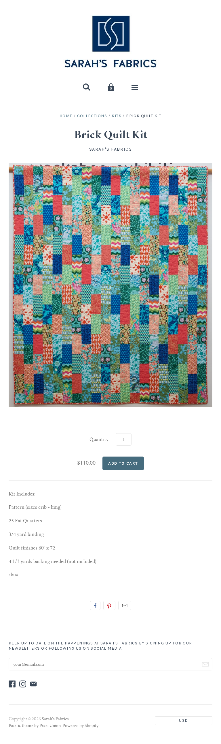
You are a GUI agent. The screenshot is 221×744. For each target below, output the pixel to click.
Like (95, 605)
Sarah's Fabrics (110, 149)
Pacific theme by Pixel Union (35, 726)
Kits (116, 115)
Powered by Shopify (80, 726)
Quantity (99, 440)
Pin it (109, 605)
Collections (92, 115)
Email (124, 605)
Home (66, 115)
